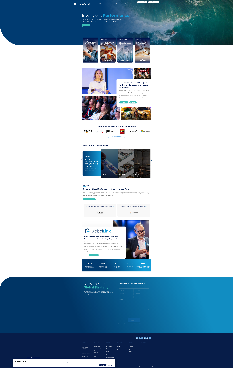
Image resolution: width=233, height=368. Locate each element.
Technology (106, 3)
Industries (113, 3)
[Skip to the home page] (83, 4)
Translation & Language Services (85, 345)
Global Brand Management (86, 353)
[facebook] (137, 338)
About (123, 3)
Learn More (105, 176)
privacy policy (133, 323)
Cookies (132, 366)
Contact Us (143, 342)
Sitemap (144, 366)
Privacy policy (65, 363)
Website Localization (97, 346)
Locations (130, 351)
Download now (122, 55)
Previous (82, 131)
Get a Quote (132, 102)
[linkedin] (147, 338)
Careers (130, 349)
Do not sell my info (138, 366)
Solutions (101, 3)
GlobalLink (95, 356)
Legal (106, 348)
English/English (142, 1)
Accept (102, 365)
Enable (153, 367)
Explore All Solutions (85, 356)
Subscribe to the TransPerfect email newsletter (131, 311)
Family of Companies (152, 1)
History (130, 348)
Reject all (110, 365)
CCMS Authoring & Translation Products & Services (98, 354)
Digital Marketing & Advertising (110, 357)
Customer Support (85, 354)
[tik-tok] (150, 338)
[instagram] (145, 338)
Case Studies (119, 346)
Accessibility (149, 366)
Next (151, 131)
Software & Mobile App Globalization (97, 349)
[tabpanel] (166, 22)
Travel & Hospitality (108, 349)
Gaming (107, 354)
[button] (151, 159)
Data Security (96, 352)
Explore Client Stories (89, 199)
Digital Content (84, 350)
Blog (118, 349)
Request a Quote (129, 3)
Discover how (104, 58)
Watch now (87, 58)
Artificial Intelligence (97, 350)
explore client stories (117, 136)
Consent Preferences (33, 357)
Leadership (131, 346)
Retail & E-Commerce (109, 346)
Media (83, 351)
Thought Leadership (120, 348)
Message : (121, 299)
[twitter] (140, 338)
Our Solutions (124, 102)
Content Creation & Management (85, 348)
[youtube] (142, 338)
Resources (118, 3)
